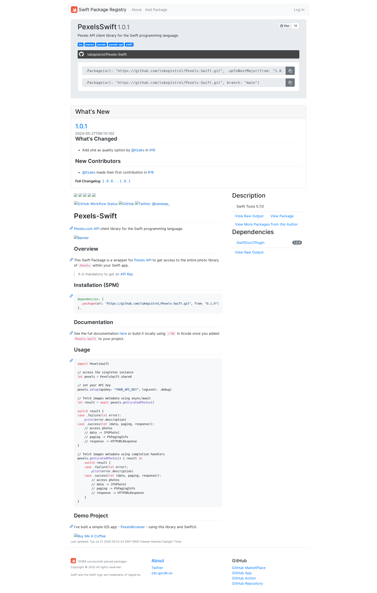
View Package (282, 216)
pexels (101, 44)
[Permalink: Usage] (72, 360)
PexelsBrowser (133, 527)
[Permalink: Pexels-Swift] (72, 228)
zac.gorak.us (161, 573)
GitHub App (242, 573)
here (123, 333)
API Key (126, 274)
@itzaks (137, 150)
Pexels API (142, 260)
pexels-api (116, 44)
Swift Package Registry (101, 9)
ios (80, 44)
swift (129, 44)
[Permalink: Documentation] (72, 333)
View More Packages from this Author (266, 224)
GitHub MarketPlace (249, 567)
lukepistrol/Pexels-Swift (107, 54)
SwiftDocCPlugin (250, 242)
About (137, 9)
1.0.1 (81, 126)
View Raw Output (249, 216)
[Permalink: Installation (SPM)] (72, 296)
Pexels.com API (86, 228)
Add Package (156, 9)
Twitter (157, 567)
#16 (152, 150)
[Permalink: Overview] (72, 259)
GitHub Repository (247, 583)
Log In (299, 9)
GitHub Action (244, 578)
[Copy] (290, 71)
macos (90, 44)
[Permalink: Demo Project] (72, 526)
